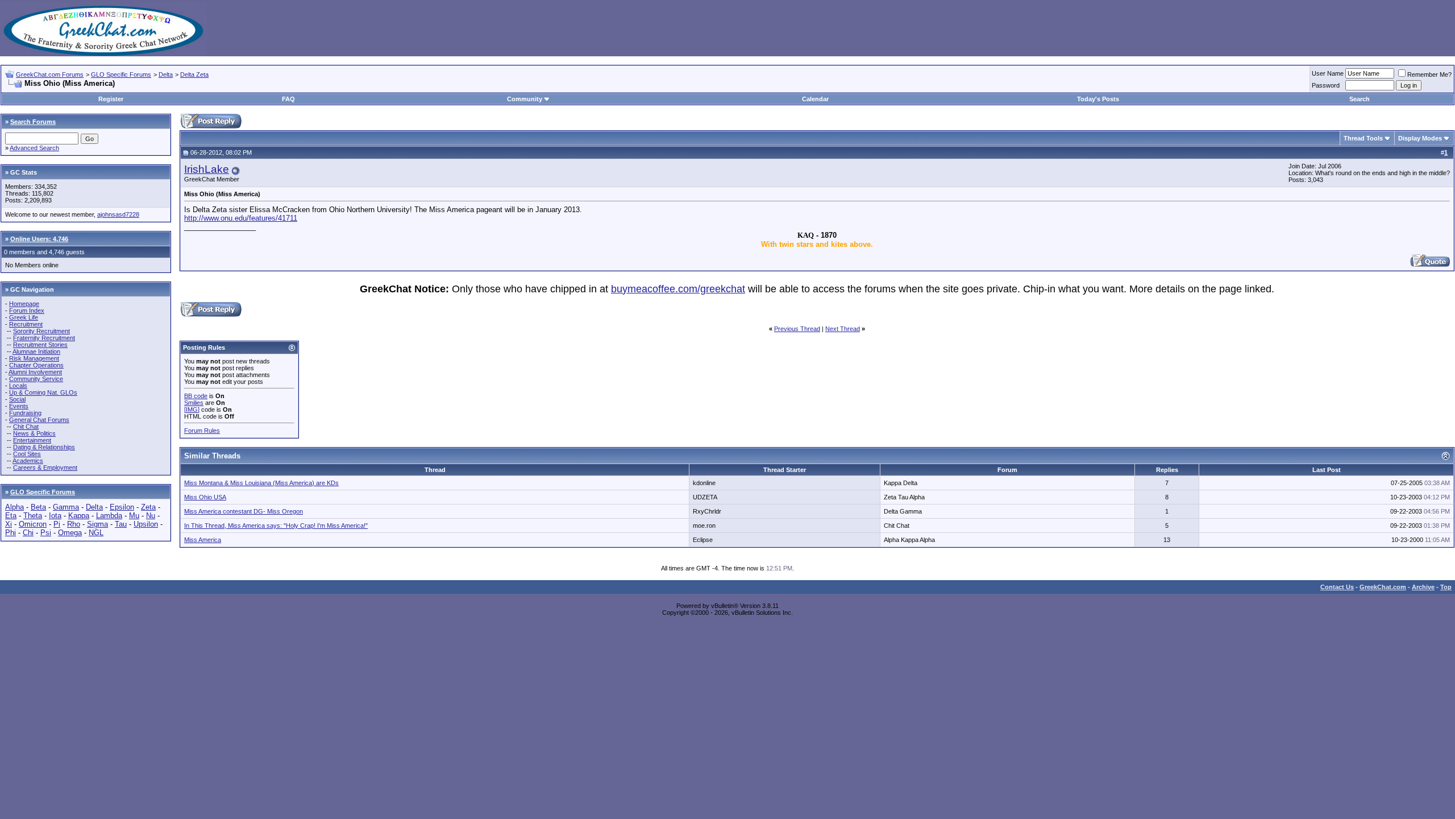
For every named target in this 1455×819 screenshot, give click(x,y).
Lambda (109, 515)
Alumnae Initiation (36, 351)
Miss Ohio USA (205, 497)
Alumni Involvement (35, 372)
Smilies (193, 402)
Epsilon (122, 507)
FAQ (288, 99)
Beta (38, 507)
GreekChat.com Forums (50, 74)
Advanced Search (34, 147)
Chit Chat (26, 426)
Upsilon (146, 524)
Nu (150, 515)
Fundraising (25, 413)
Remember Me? (1429, 74)
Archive (1423, 587)
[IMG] (191, 409)
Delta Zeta (194, 74)
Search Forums (33, 121)
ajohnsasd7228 (118, 214)
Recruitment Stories (40, 344)
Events (18, 406)
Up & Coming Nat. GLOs (43, 392)
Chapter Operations (36, 365)
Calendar (815, 99)
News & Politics (34, 433)
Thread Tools (1363, 138)
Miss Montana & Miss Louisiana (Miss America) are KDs (261, 482)
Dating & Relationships (44, 447)
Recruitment (26, 324)
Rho (73, 524)
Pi (56, 524)
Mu (134, 515)
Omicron (33, 524)
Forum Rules (202, 430)
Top (1446, 587)
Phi (10, 532)
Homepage (24, 303)
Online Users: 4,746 (39, 238)
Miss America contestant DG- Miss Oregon (243, 511)
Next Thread (842, 328)
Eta (10, 515)
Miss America (202, 539)
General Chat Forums (39, 419)
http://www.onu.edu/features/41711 (240, 218)
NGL (96, 532)
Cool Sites (27, 453)
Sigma (97, 524)
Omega (70, 532)
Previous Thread (797, 328)
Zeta (148, 507)
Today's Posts (1098, 99)
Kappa (78, 515)
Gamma (66, 507)
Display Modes (1420, 138)
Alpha (14, 507)
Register (110, 99)
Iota (55, 515)
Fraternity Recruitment (44, 337)
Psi (45, 532)
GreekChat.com (1383, 587)
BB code (195, 395)
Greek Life (23, 317)
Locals (18, 385)
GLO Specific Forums (121, 74)
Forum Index (26, 310)
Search (1359, 99)
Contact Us (1337, 587)
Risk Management (34, 358)
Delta (166, 74)
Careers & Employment (45, 467)
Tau (121, 524)
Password (1326, 85)
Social (17, 399)
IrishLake (206, 169)
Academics (28, 460)
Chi (28, 532)
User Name (1328, 73)
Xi (8, 524)
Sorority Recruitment (41, 331)
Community (524, 99)
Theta (32, 515)
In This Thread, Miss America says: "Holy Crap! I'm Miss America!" (276, 525)
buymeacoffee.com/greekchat (678, 289)
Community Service (36, 378)
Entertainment (32, 440)
